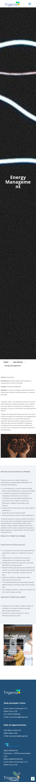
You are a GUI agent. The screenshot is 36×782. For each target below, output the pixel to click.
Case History (18, 362)
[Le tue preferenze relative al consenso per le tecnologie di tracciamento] (33, 778)
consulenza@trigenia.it (18, 717)
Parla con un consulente (17, 651)
